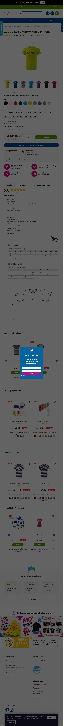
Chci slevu (31, 373)
